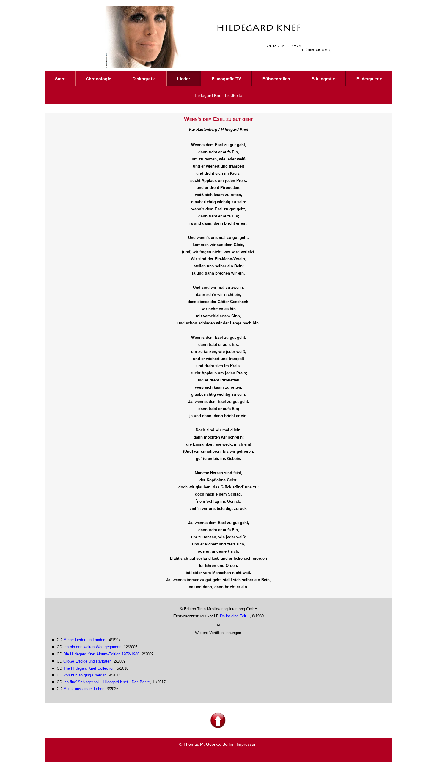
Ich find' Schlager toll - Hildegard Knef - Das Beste (106, 682)
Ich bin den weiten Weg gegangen (92, 647)
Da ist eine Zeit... (235, 616)
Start (60, 78)
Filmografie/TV (226, 78)
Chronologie (98, 78)
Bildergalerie (369, 78)
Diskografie (144, 78)
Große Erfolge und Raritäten (87, 661)
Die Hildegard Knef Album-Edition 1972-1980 (101, 654)
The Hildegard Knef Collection (88, 668)
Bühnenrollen (276, 78)
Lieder (183, 78)
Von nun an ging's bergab (84, 675)
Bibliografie (323, 78)
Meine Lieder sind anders (84, 640)
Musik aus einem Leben (83, 689)
